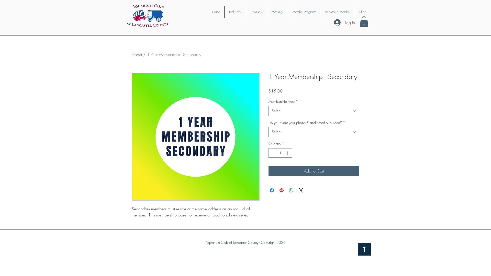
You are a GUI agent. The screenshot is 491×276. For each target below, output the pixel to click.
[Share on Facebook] (272, 190)
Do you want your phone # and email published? (307, 122)
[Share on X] (301, 190)
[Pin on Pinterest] (281, 190)
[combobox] (314, 111)
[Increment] (288, 152)
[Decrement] (272, 152)
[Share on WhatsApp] (291, 190)
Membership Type (283, 101)
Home (137, 54)
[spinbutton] (280, 152)
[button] (364, 21)
